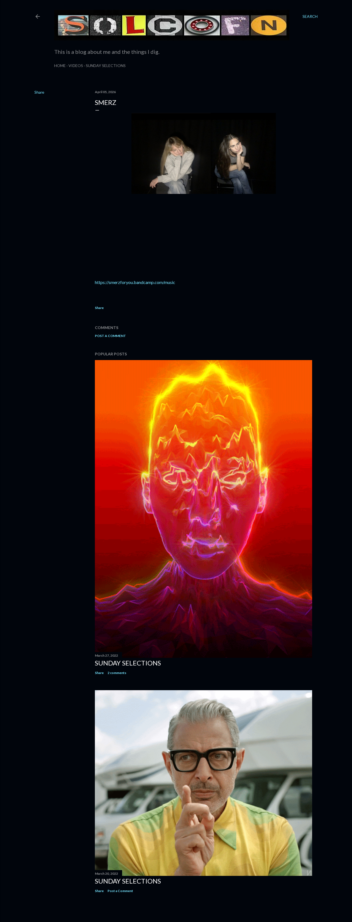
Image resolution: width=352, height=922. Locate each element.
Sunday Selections (106, 65)
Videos (75, 65)
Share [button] (39, 92)
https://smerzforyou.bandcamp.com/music (135, 282)
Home (60, 65)
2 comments (117, 673)
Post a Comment (110, 336)
